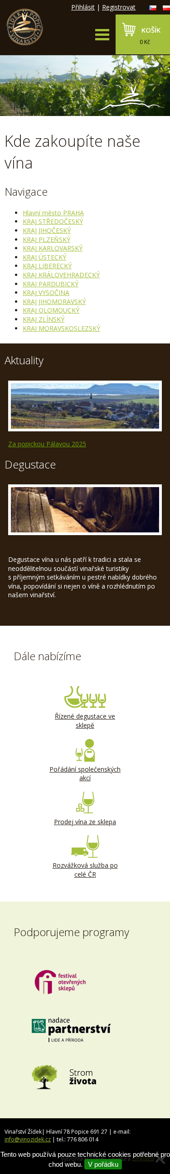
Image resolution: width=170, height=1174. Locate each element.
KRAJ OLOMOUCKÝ (51, 310)
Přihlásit (83, 7)
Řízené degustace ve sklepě (85, 721)
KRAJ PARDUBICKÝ (50, 284)
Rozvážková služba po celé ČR (85, 870)
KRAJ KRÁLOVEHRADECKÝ (61, 275)
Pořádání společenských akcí (85, 774)
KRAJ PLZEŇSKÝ (46, 239)
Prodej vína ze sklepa (85, 821)
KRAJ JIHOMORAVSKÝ (54, 301)
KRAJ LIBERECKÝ (47, 265)
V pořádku (103, 1164)
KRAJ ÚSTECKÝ (44, 257)
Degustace (30, 464)
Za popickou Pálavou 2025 (47, 444)
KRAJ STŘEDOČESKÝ (53, 221)
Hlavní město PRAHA (53, 212)
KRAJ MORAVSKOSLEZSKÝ (61, 328)
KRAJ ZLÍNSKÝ (43, 319)
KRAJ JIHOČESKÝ (47, 230)
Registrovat (119, 7)
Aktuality (24, 360)
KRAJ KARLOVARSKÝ (53, 248)
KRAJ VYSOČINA (46, 292)
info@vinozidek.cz (28, 1139)
